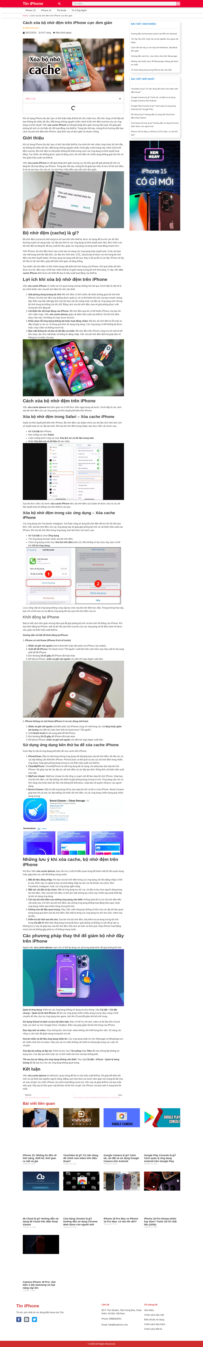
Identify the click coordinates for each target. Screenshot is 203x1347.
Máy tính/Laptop (63, 32)
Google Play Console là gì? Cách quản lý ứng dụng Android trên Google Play (160, 1158)
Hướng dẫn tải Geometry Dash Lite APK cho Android (154, 34)
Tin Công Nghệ (79, 10)
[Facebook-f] (18, 1319)
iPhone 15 (31, 10)
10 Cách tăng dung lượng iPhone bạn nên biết (151, 70)
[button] (59, 3)
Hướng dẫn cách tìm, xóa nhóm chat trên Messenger (154, 56)
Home (25, 16)
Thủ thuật (61, 10)
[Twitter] (34, 1319)
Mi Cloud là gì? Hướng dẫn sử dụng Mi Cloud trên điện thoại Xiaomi (41, 1221)
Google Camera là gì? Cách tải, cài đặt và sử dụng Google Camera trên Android (121, 1158)
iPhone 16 (46, 10)
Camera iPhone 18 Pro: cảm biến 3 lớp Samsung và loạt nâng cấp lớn (39, 1285)
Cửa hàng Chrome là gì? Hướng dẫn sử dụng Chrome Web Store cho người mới (80, 1221)
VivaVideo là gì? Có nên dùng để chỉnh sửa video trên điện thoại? (80, 1158)
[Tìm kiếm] (178, 4)
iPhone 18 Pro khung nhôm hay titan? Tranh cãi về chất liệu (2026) (160, 1221)
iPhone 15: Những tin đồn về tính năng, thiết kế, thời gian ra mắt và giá (40, 1158)
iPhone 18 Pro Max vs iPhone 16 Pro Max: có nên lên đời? (121, 1220)
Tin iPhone (33, 3)
